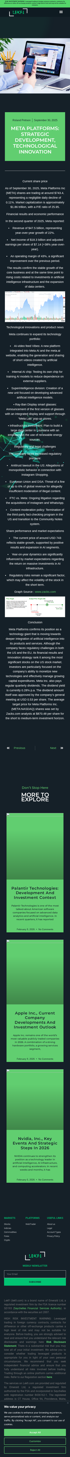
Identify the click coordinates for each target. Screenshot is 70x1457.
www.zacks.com (45, 591)
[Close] (68, 1403)
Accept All (35, 1432)
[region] (35, 1429)
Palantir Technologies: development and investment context (35, 893)
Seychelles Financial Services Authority (37, 1308)
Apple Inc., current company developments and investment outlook (35, 1020)
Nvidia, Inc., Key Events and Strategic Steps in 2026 (35, 1143)
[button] (61, 11)
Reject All (35, 1450)
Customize (35, 1441)
